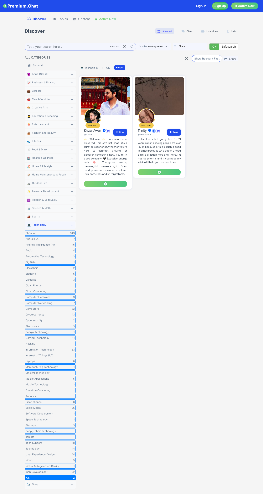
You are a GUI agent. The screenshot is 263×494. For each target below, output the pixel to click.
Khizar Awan (93, 131)
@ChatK (88, 134)
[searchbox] (195, 46)
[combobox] (190, 46)
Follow (119, 67)
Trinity (142, 131)
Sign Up (220, 6)
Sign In (201, 6)
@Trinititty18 (144, 134)
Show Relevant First (206, 58)
